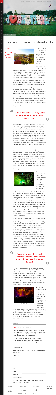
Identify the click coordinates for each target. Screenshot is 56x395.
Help (36, 390)
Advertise (39, 1)
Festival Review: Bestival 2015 (29, 42)
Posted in (7, 54)
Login (36, 389)
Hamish (36, 393)
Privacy (23, 389)
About (22, 1)
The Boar (26, 393)
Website (15, 374)
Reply (29, 327)
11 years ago (20, 327)
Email (15, 371)
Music (9, 57)
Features (7, 56)
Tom (34, 393)
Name (15, 368)
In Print (33, 1)
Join (44, 1)
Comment (16, 355)
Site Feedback (23, 390)
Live (6, 57)
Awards (28, 1)
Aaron (40, 393)
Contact (49, 1)
